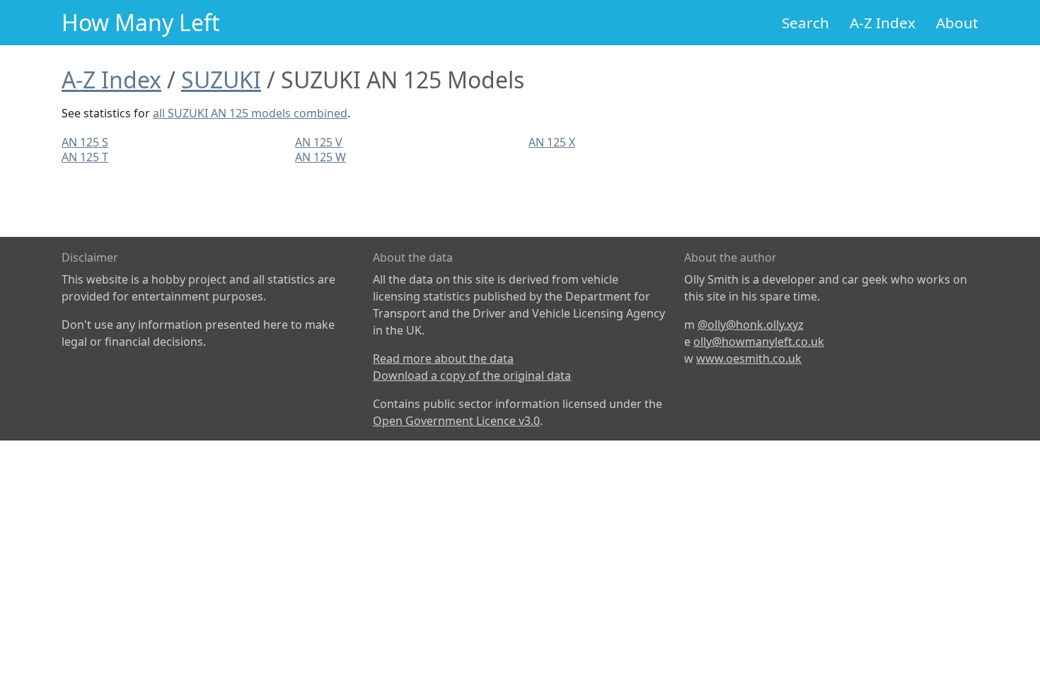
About (957, 23)
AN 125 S (85, 142)
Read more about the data (443, 358)
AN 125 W (320, 157)
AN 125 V (318, 142)
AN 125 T (85, 157)
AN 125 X (551, 142)
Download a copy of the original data (472, 375)
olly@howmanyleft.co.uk (758, 341)
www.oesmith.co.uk (749, 358)
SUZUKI (221, 79)
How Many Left (141, 22)
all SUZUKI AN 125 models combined (250, 113)
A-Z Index (882, 23)
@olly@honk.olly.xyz (751, 324)
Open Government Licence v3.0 (456, 421)
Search (805, 23)
